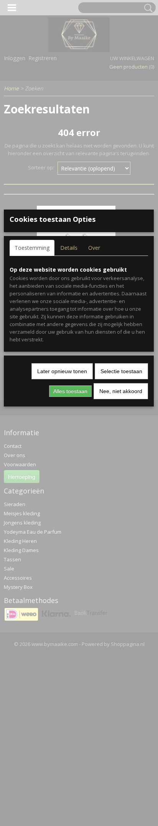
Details (68, 247)
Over (94, 247)
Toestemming (32, 247)
